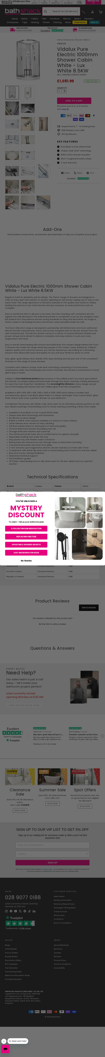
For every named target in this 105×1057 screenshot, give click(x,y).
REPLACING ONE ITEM (26, 536)
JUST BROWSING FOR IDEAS (26, 552)
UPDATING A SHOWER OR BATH (26, 544)
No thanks (26, 560)
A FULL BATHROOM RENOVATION (26, 528)
